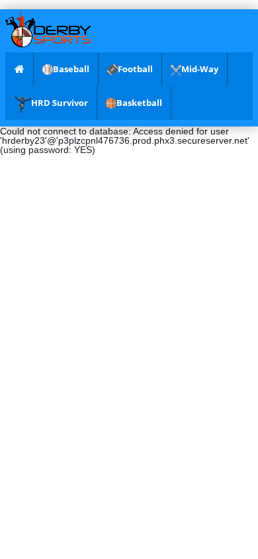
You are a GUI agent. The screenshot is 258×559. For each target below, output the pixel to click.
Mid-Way (199, 69)
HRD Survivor (59, 103)
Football (135, 69)
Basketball (139, 103)
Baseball (71, 69)
